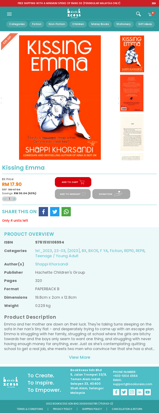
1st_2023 (43, 250)
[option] (69, 3)
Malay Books (100, 24)
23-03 (59, 250)
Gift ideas (145, 24)
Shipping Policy (92, 409)
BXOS (93, 250)
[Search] (138, 14)
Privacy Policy (62, 409)
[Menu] (9, 14)
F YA (104, 250)
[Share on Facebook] (43, 211)
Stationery (123, 24)
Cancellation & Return (127, 409)
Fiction (36, 24)
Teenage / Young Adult (56, 255)
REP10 (129, 250)
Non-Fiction (57, 24)
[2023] (73, 250)
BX (84, 250)
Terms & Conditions (30, 409)
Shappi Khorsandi (51, 264)
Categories (17, 24)
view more (79, 357)
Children (78, 24)
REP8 (140, 250)
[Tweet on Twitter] (54, 211)
